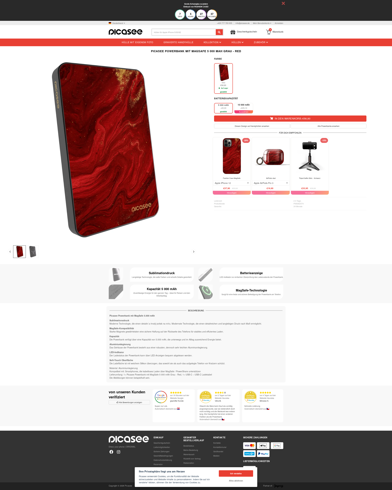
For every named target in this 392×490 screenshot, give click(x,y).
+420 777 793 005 (224, 23)
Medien (216, 455)
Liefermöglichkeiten (162, 447)
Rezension (158, 464)
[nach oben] (4, 486)
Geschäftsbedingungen (163, 455)
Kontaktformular (219, 447)
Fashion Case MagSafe (231, 178)
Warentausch (188, 454)
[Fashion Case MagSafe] (232, 156)
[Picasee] (125, 31)
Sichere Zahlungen (162, 451)
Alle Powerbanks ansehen (328, 126)
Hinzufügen (232, 192)
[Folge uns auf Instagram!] (118, 452)
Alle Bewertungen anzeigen (130, 402)
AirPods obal (270, 178)
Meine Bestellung (190, 450)
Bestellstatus (188, 445)
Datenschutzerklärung (163, 460)
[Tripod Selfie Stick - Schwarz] (310, 156)
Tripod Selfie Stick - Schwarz (309, 178)
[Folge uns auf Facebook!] (111, 452)
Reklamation (188, 463)
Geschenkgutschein (162, 443)
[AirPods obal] (271, 156)
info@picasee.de (243, 23)
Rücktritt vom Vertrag (192, 458)
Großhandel (218, 451)
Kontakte (217, 443)
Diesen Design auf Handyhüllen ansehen (252, 126)
